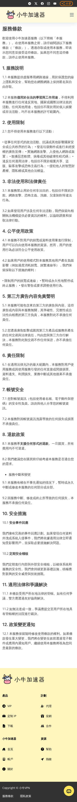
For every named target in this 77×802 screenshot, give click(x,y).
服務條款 (7, 796)
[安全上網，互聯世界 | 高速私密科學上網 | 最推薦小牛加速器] (29, 3)
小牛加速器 (31, 14)
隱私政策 (25, 796)
